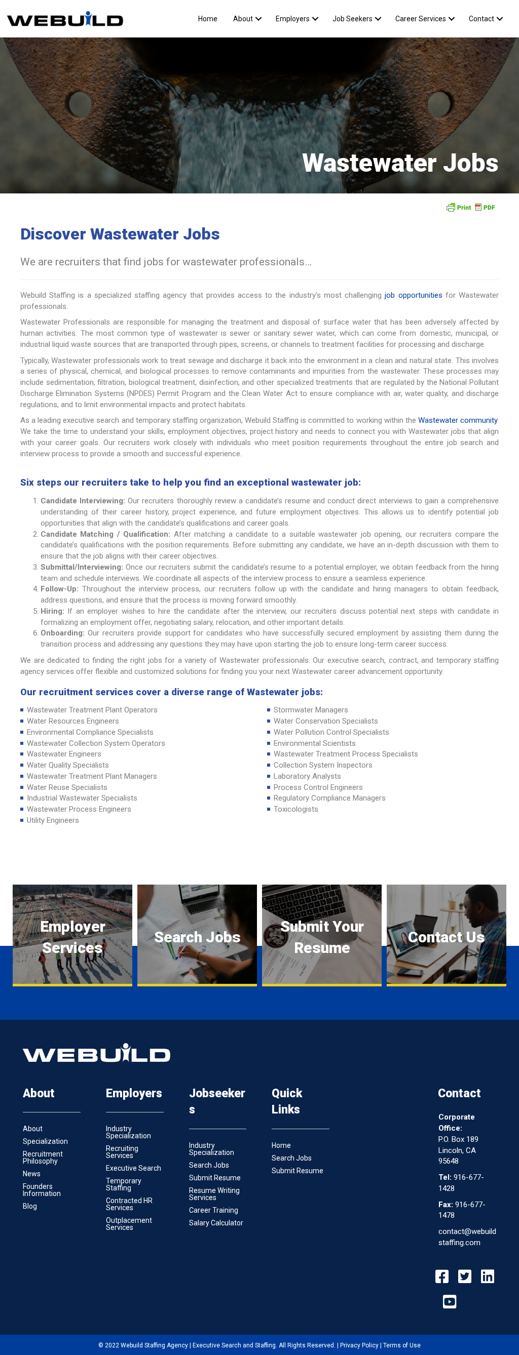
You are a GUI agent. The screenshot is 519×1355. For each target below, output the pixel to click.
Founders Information (42, 1190)
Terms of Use (402, 1345)
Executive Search (133, 1168)
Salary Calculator (216, 1223)
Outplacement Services (129, 1223)
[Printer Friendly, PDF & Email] (470, 207)
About (243, 19)
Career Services (420, 19)
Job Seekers (352, 19)
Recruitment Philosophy (43, 1157)
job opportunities (413, 295)
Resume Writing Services (214, 1194)
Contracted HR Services (129, 1204)
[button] (258, 18)
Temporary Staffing (123, 1184)
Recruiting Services (122, 1152)
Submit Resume (215, 1178)
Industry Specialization (128, 1132)
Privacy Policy (359, 1345)
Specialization (45, 1141)
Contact (481, 19)
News (32, 1174)
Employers (293, 19)
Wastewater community (457, 420)
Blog (30, 1206)
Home (207, 19)
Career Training (213, 1210)
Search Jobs (209, 1165)
